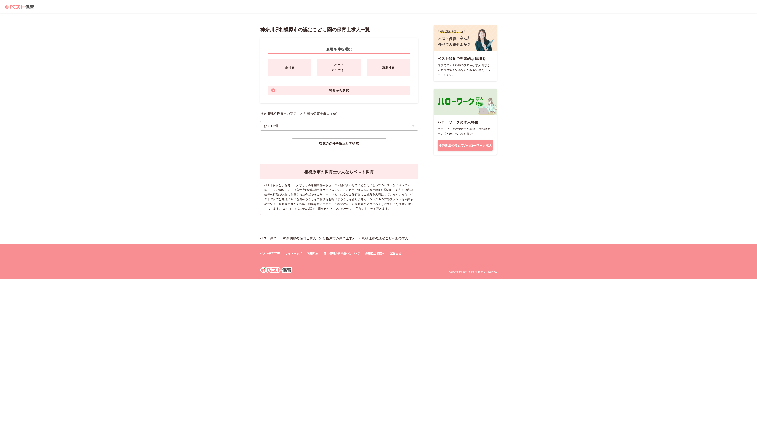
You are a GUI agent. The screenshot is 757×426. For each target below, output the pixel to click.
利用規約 (312, 253)
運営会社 (395, 253)
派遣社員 (388, 67)
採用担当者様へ (375, 253)
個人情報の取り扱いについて (342, 253)
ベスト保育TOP (270, 253)
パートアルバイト (339, 67)
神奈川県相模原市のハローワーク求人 (465, 145)
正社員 (290, 67)
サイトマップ (293, 253)
